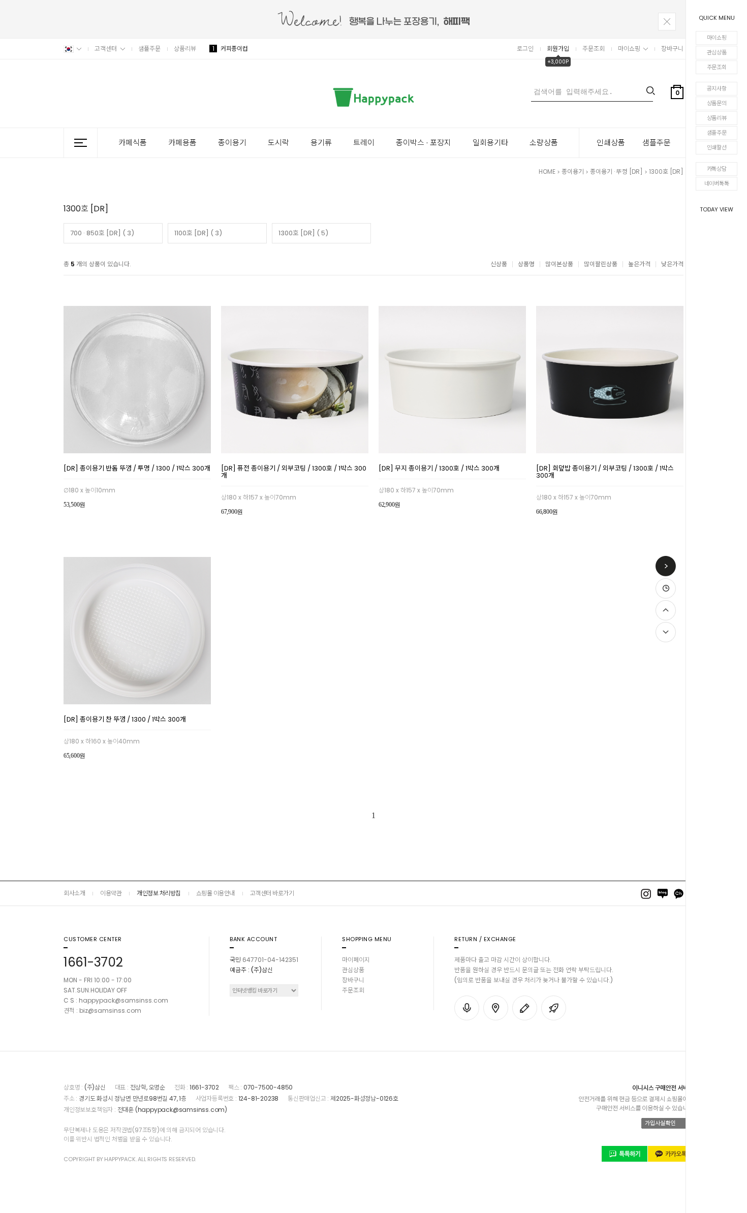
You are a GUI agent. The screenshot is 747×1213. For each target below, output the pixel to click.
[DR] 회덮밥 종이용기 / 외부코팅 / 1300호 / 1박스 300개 (605, 472)
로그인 (525, 48)
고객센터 (106, 48)
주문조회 (717, 67)
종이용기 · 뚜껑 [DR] (617, 171)
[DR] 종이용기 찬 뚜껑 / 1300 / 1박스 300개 (125, 720)
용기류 (321, 142)
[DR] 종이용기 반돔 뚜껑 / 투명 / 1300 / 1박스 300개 (137, 469)
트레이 (364, 142)
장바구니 (672, 48)
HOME (547, 171)
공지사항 (717, 88)
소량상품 (544, 142)
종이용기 (232, 142)
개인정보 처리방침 (159, 893)
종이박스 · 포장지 (423, 142)
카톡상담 (717, 169)
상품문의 (717, 103)
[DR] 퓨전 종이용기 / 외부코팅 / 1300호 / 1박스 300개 (293, 472)
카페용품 (182, 142)
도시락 (278, 142)
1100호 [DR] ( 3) (198, 233)
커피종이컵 (229, 48)
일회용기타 (490, 142)
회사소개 (74, 893)
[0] (677, 116)
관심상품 (717, 52)
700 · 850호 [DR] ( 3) (102, 233)
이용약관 (110, 893)
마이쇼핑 (717, 38)
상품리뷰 (717, 118)
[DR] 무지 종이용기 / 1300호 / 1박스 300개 (439, 469)
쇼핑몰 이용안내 (215, 893)
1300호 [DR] (666, 171)
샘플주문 (717, 133)
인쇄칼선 (717, 147)
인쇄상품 (611, 142)
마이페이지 (356, 959)
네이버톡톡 (716, 183)
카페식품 (132, 142)
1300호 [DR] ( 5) (303, 233)
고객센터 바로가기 (272, 893)
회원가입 (558, 48)
